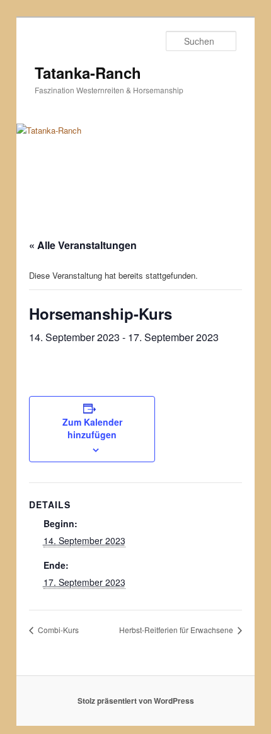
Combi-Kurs (57, 629)
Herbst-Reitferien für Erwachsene (177, 629)
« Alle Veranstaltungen (83, 245)
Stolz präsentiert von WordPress (136, 700)
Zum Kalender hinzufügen (92, 428)
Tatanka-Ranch (88, 72)
